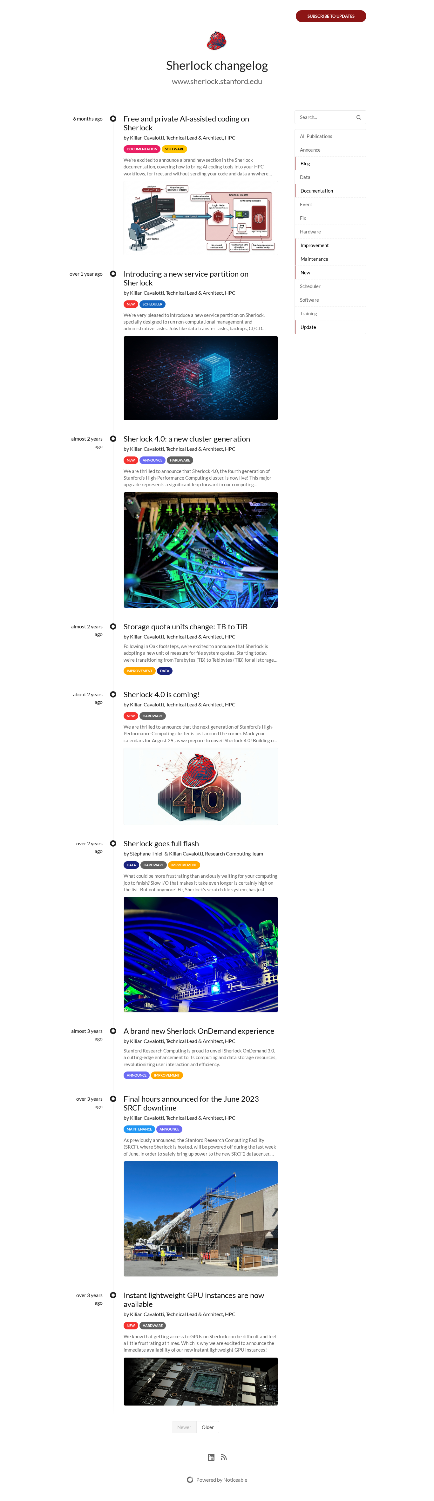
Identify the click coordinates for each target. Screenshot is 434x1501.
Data (305, 177)
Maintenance (314, 259)
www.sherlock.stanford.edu (217, 81)
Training (308, 313)
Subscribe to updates (331, 16)
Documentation (317, 190)
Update (308, 327)
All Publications (316, 136)
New (305, 272)
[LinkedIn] (214, 1456)
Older (208, 1427)
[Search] (358, 117)
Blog (305, 163)
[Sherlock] (217, 41)
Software (309, 300)
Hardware (310, 231)
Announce (310, 150)
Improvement (315, 245)
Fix (303, 218)
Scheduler (310, 286)
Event (306, 204)
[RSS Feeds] (224, 1456)
